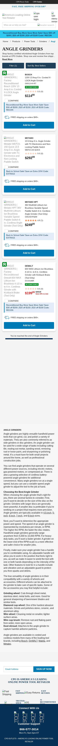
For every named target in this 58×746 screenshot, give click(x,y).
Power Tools (29, 41)
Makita (42, 641)
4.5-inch (47, 513)
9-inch (31, 516)
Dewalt (29, 266)
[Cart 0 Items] (47, 14)
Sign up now (44, 669)
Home (5, 41)
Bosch (28, 74)
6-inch (12, 516)
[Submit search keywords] (46, 25)
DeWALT (33, 641)
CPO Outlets (37, 2)
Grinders (43, 41)
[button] (41, 65)
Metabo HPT (31, 202)
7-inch (19, 516)
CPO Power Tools (22, 2)
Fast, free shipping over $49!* (29, 7)
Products (16, 41)
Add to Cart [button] (29, 125)
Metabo (29, 138)
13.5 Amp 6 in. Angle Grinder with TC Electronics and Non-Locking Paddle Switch (38, 144)
